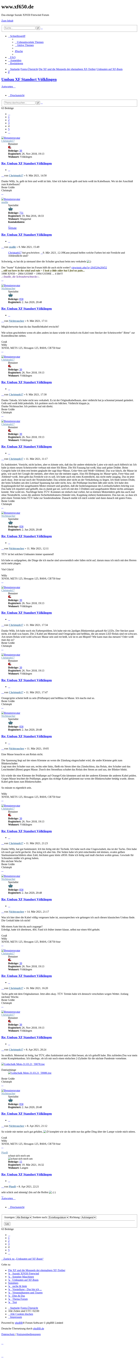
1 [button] (8, 116)
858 (21, 299)
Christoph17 (8, 140)
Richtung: (75, 1217)
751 (21, 212)
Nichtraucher (8, 288)
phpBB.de (38, 1328)
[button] (9, 113)
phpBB (19, 1322)
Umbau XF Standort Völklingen (29, 79)
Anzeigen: (10, 1217)
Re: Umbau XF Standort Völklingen (26, 163)
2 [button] (8, 120)
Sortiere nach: (40, 1217)
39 (20, 150)
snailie (4, 202)
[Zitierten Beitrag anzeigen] (42, 252)
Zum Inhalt (7, 20)
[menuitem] (29, 42)
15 (20, 1161)
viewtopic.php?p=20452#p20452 (89, 267)
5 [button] (8, 129)
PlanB (4, 1152)
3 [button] (8, 123)
